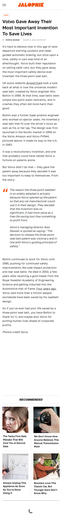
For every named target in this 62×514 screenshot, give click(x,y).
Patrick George (13, 40)
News (6, 15)
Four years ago (46, 288)
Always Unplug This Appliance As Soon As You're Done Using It (14, 488)
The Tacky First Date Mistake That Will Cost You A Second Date (14, 441)
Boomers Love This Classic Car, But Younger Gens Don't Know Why (45, 488)
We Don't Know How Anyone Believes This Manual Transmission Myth (46, 441)
